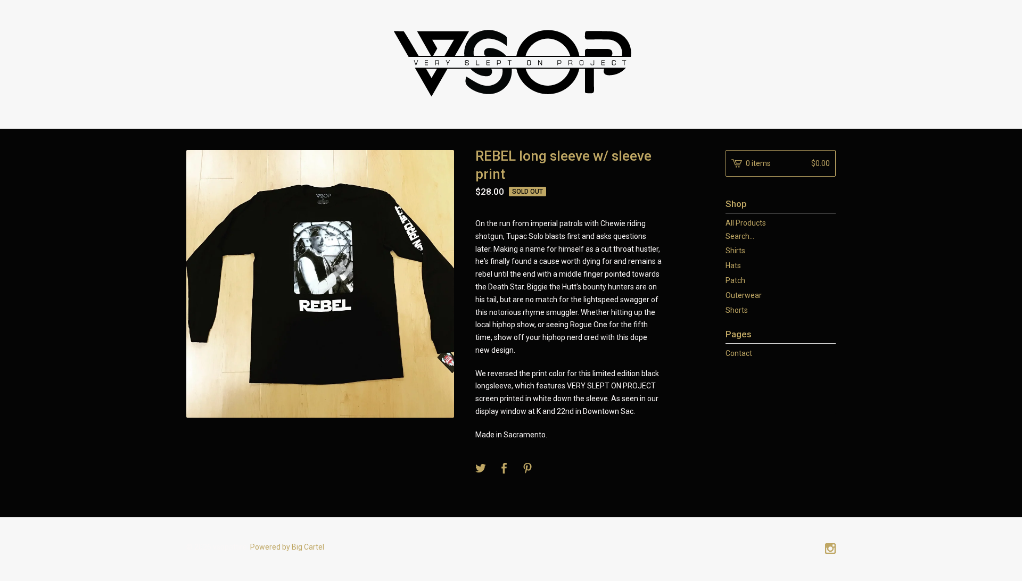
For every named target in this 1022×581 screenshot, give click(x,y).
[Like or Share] (504, 469)
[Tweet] (480, 469)
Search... (740, 236)
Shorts (737, 310)
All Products (746, 223)
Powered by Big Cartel (287, 547)
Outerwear (744, 295)
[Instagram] (830, 549)
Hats (733, 265)
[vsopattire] (511, 63)
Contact (739, 353)
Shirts (735, 250)
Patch (735, 280)
